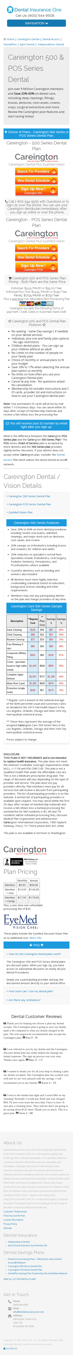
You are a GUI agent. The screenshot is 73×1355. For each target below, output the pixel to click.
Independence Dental (51, 44)
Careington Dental (28, 39)
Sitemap (8, 1228)
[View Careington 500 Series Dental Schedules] (36, 180)
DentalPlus (10, 44)
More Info (35, 938)
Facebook (11, 1348)
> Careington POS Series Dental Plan (28, 504)
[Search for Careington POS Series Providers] (36, 248)
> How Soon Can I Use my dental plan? (29, 991)
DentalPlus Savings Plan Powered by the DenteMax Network (37, 1273)
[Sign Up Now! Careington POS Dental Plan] (36, 268)
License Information (13, 1219)
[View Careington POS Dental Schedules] (36, 257)
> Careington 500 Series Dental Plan (28, 496)
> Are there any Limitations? (23, 1000)
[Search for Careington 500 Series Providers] (36, 171)
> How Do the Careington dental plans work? (33, 954)
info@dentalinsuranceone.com (28, 1311)
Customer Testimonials (15, 1211)
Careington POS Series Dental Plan (25, 1269)
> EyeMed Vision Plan (19, 512)
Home (10, 39)
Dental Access (51, 39)
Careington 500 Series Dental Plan (25, 1266)
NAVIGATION (35, 23)
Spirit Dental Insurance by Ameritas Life (27, 1245)
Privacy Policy (10, 1223)
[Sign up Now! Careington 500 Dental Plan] (36, 191)
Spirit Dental (27, 44)
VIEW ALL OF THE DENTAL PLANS (20, 1279)
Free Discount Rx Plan (14, 1215)
